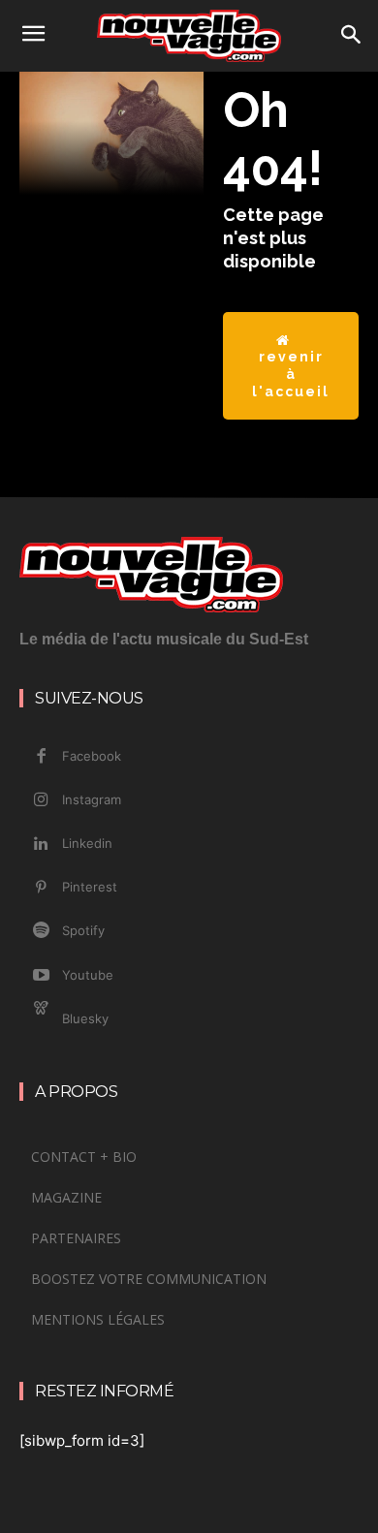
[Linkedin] (40, 844)
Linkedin (87, 843)
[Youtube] (40, 975)
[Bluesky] (40, 1019)
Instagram (91, 799)
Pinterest (89, 886)
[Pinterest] (40, 887)
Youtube (87, 975)
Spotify (83, 930)
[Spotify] (40, 931)
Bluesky (85, 1018)
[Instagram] (40, 800)
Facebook (91, 756)
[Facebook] (40, 756)
